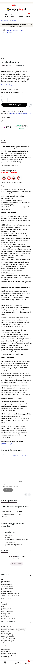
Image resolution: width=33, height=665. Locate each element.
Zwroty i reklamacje (7, 635)
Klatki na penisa (6, 608)
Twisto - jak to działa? (8, 638)
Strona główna (5, 20)
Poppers (14, 20)
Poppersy (4, 603)
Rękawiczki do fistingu (8, 618)
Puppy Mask (5, 617)
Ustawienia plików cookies (9, 593)
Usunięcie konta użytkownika (10, 595)
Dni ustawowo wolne (7, 590)
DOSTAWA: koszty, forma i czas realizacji (13, 628)
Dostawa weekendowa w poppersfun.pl (13, 630)
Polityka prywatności (7, 640)
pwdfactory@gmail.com (13, 545)
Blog (2, 579)
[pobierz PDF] (6, 444)
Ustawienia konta (6, 584)
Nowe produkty (6, 581)
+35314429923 (10, 543)
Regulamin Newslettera (8, 642)
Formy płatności (6, 633)
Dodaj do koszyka (14, 105)
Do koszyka (8, 490)
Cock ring (4, 615)
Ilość (2, 97)
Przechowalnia (5, 583)
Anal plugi (4, 604)
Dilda (2, 606)
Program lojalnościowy (8, 588)
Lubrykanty (4, 610)
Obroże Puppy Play (7, 611)
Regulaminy (5, 631)
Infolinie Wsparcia (6, 591)
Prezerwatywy (5, 613)
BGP (2, 58)
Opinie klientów (6, 651)
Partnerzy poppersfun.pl (8, 653)
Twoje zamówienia (7, 586)
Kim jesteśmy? (5, 650)
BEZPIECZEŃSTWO (6, 626)
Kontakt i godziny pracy (8, 655)
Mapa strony (5, 657)
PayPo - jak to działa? (8, 637)
